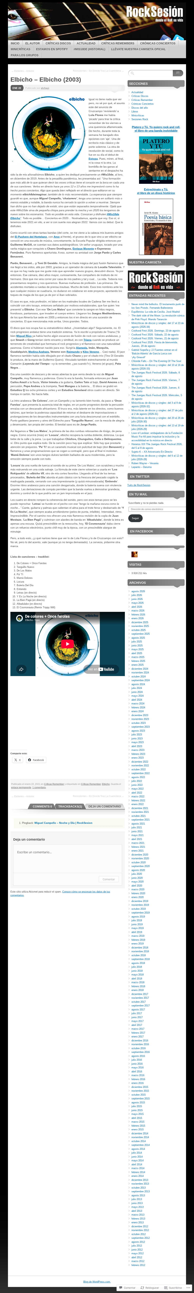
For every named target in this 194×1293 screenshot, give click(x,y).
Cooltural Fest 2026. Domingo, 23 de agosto (155, 330)
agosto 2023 (138, 730)
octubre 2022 (138, 769)
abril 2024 (136, 699)
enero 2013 (137, 1222)
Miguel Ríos (24, 335)
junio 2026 (137, 599)
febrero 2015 (138, 1125)
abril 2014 (136, 1164)
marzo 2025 (137, 657)
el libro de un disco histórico (156, 193)
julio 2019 (136, 920)
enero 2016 (137, 1083)
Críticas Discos (58, 43)
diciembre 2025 (139, 622)
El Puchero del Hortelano (31, 236)
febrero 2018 (138, 986)
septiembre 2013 (140, 1191)
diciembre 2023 (139, 715)
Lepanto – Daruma (141, 467)
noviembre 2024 (140, 672)
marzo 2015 (137, 1121)
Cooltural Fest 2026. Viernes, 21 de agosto (154, 338)
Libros (134, 111)
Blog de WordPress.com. (97, 1281)
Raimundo (73, 351)
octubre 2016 (138, 1048)
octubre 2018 (138, 955)
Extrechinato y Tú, (156, 189)
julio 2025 (136, 641)
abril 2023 (136, 746)
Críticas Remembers (117, 43)
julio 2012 (136, 1245)
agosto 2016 (138, 1056)
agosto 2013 (138, 1195)
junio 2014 (137, 1156)
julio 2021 (136, 827)
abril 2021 (136, 839)
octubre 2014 (138, 1141)
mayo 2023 (137, 742)
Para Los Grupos (24, 55)
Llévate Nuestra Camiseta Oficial (138, 49)
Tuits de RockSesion (138, 485)
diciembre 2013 (139, 1180)
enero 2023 (137, 757)
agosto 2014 (138, 1149)
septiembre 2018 (140, 959)
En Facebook (141, 531)
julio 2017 (136, 1013)
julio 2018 (136, 966)
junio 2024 (137, 692)
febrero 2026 (138, 614)
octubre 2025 (138, 630)
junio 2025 (137, 645)
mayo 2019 (137, 928)
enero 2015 (137, 1129)
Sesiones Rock (139, 119)
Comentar (109, 879)
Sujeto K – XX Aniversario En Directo (151, 451)
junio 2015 (137, 1110)
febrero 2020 (138, 893)
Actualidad (86, 43)
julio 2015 (136, 1106)
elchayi (45, 88)
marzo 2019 (137, 935)
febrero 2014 (138, 1172)
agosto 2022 (138, 777)
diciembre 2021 (139, 808)
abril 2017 (136, 1025)
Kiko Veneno (91, 351)
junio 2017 (137, 1017)
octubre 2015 (138, 1094)
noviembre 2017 (140, 997)
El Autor (32, 43)
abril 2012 (136, 1257)
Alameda (81, 347)
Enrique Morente (83, 248)
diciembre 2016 (139, 1040)
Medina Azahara (38, 351)
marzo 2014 (137, 1168)
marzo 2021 (137, 843)
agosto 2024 (138, 684)
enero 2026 (137, 618)
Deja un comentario (104, 806)
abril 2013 (136, 1211)
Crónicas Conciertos (157, 43)
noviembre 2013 (140, 1183)
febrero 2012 (138, 1265)
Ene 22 (17, 88)
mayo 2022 (137, 788)
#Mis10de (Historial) (89, 49)
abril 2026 (136, 606)
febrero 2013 (138, 1218)
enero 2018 (137, 990)
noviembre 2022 (140, 765)
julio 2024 (136, 688)
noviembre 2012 (140, 1230)
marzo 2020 (137, 889)
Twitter (178, 39)
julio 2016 (136, 1059)
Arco (57, 236)
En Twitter (139, 476)
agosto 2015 (138, 1102)
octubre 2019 (138, 908)
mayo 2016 (137, 1067)
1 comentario (39, 787)
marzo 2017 (137, 1028)
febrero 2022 (138, 800)
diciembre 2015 (139, 1087)
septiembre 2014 (140, 1145)
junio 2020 (137, 877)
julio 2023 (136, 734)
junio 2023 (137, 738)
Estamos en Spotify (52, 49)
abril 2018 (136, 978)
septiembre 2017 (140, 1005)
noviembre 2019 (140, 904)
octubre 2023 (138, 723)
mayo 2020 (137, 881)
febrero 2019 (138, 939)
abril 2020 (136, 885)
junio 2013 (137, 1203)
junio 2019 (137, 924)
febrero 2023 (138, 754)
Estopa (93, 158)
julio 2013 (136, 1199)
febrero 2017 (138, 1032)
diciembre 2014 (139, 1133)
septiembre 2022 (140, 773)
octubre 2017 (138, 1001)
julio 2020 (136, 874)
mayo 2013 (137, 1207)
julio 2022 (136, 781)
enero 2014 (137, 1176)
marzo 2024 (137, 703)
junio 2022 (137, 785)
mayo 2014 (137, 1160)
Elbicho (106, 784)
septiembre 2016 (140, 1052)
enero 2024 (137, 711)
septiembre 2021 (140, 819)
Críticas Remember (54, 784)
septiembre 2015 (140, 1098)
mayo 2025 (137, 649)
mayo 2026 (137, 602)
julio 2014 (136, 1152)
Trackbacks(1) (70, 806)
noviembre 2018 (140, 951)
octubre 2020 (138, 862)
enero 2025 (137, 664)
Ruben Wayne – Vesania (144, 463)
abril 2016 (136, 1071)
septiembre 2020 (140, 866)
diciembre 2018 (139, 947)
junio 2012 (137, 1249)
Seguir (135, 518)
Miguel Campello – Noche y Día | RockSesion (63, 822)
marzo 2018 (137, 982)
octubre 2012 (138, 1234)
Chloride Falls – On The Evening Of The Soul (156, 361)
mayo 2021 (137, 835)
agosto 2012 (138, 1241)
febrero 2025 (138, 661)
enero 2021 (137, 850)
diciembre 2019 (139, 901)
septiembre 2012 (140, 1238)
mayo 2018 (137, 974)
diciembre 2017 (139, 994)
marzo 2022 (137, 796)
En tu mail (138, 494)
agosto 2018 (138, 963)
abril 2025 (136, 653)
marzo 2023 (137, 750)
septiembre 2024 (140, 680)
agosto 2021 (138, 823)
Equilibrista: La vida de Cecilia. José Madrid (155, 311)
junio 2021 (137, 831)
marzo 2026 (137, 610)
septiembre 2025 (140, 633)
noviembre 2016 (140, 1044)
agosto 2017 (138, 1009)
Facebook (165, 39)
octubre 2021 (138, 816)
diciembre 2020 (139, 854)
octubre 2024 (138, 676)
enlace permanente (21, 787)
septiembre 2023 (140, 726)
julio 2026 (136, 595)
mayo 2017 (137, 1021)
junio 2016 (137, 1063)
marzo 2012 (137, 1261)
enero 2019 (137, 943)
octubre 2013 (138, 1187)
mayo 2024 (137, 695)
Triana (88, 339)
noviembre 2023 (140, 719)
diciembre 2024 (139, 668)
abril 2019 (136, 932)
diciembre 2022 (139, 761)
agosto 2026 (138, 591)
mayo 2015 (137, 1114)
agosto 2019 (138, 916)
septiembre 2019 (140, 912)
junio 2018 (137, 970)
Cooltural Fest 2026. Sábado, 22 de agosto (154, 334)
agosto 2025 (138, 637)
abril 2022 (136, 792)
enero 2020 (137, 897)
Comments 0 (42, 806)
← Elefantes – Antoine (22, 71)
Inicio (15, 43)
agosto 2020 (138, 870)
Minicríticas (20, 49)
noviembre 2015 (140, 1090)
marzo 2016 (137, 1075)
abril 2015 (136, 1118)
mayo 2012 (137, 1253)
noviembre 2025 (140, 626)
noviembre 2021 (140, 812)
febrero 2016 (138, 1079)
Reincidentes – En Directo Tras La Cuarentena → (98, 71)
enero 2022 (137, 804)
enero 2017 (137, 1036)
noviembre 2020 (140, 858)
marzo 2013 (137, 1214)
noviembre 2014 (140, 1137)
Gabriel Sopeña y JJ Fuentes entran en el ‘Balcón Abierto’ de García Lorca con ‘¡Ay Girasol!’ (154, 354)
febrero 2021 (138, 847)
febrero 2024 (138, 707)
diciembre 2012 (139, 1226)
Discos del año (139, 107)
